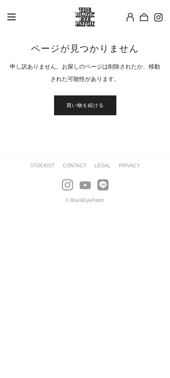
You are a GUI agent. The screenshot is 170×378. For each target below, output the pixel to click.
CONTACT (74, 166)
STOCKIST (42, 166)
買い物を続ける (85, 105)
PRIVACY (129, 166)
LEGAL (102, 166)
